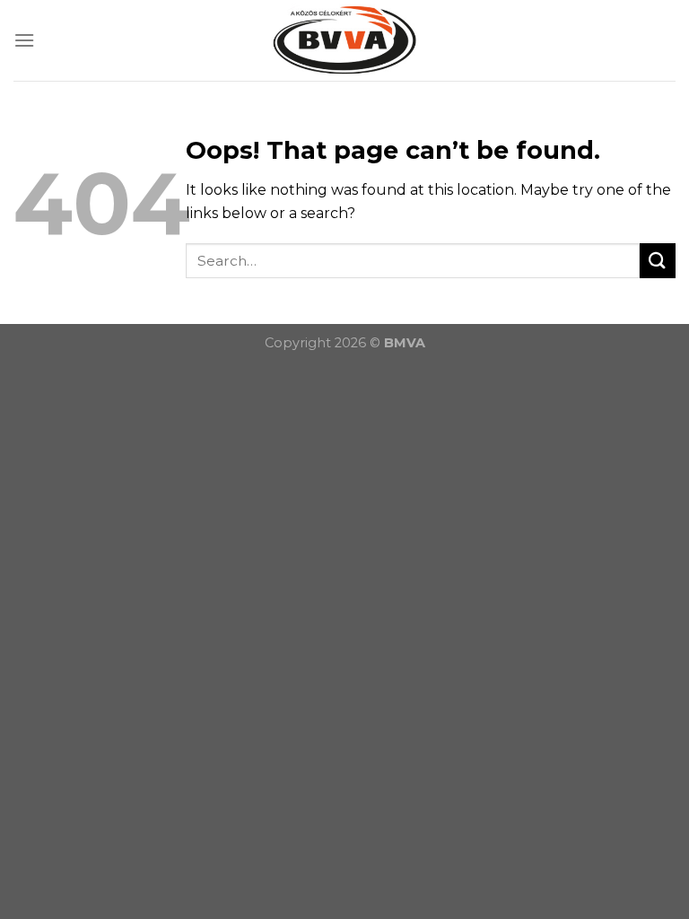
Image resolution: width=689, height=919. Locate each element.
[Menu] (24, 40)
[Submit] (658, 260)
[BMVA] (344, 40)
